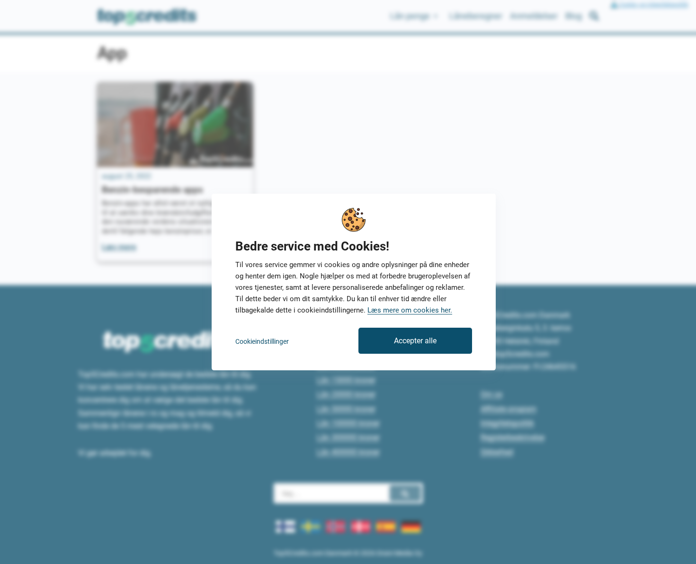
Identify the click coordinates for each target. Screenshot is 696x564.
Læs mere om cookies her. (409, 310)
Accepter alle (415, 340)
